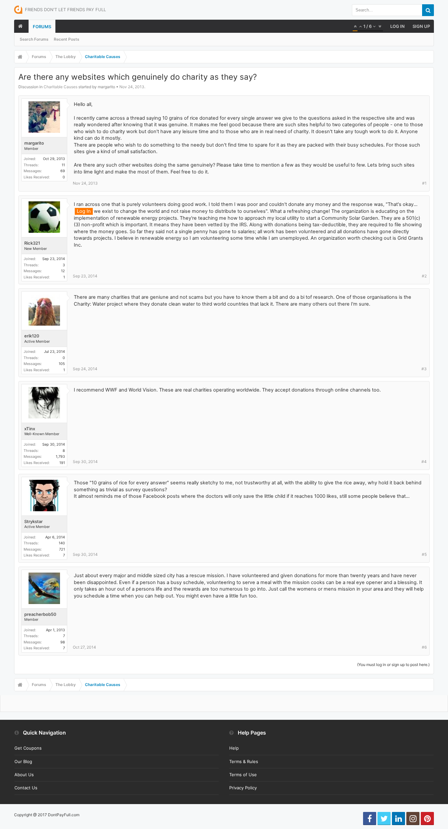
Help (234, 748)
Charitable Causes (60, 86)
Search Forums (34, 39)
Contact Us (25, 787)
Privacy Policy (243, 787)
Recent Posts (66, 39)
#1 (424, 183)
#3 (424, 368)
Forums (42, 26)
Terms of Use (243, 774)
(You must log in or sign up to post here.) (393, 664)
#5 (424, 554)
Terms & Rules (243, 761)
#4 (424, 461)
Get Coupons (28, 748)
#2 (424, 275)
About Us (24, 774)
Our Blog (23, 761)
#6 (424, 647)
